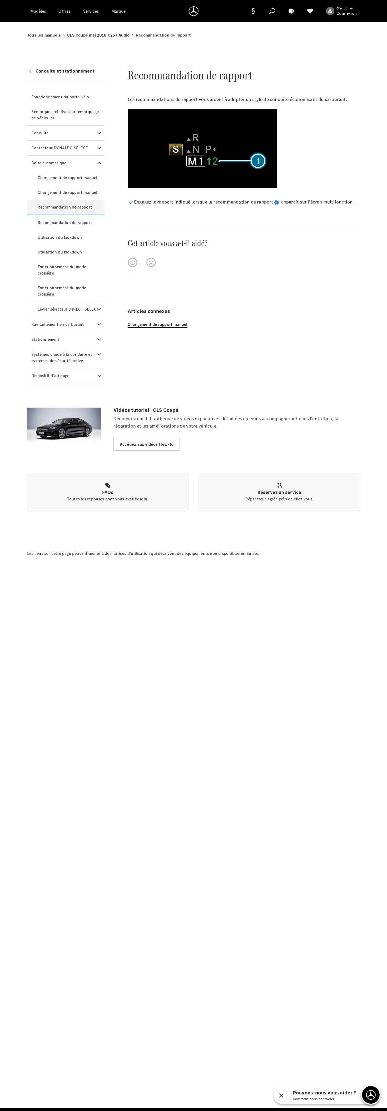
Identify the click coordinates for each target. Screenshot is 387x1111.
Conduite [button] (40, 133)
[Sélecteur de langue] (291, 11)
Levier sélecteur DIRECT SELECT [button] (68, 309)
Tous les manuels (44, 35)
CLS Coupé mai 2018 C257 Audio (98, 35)
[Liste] (310, 11)
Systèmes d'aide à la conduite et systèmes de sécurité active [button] (61, 357)
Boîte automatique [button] (48, 163)
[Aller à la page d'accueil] (193, 11)
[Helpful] (133, 262)
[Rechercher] (272, 11)
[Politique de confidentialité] (253, 11)
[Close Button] (274, 1095)
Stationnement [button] (45, 339)
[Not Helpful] (151, 262)
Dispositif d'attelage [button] (50, 375)
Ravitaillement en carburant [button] (57, 324)
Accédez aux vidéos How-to (146, 444)
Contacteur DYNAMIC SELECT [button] (59, 148)
